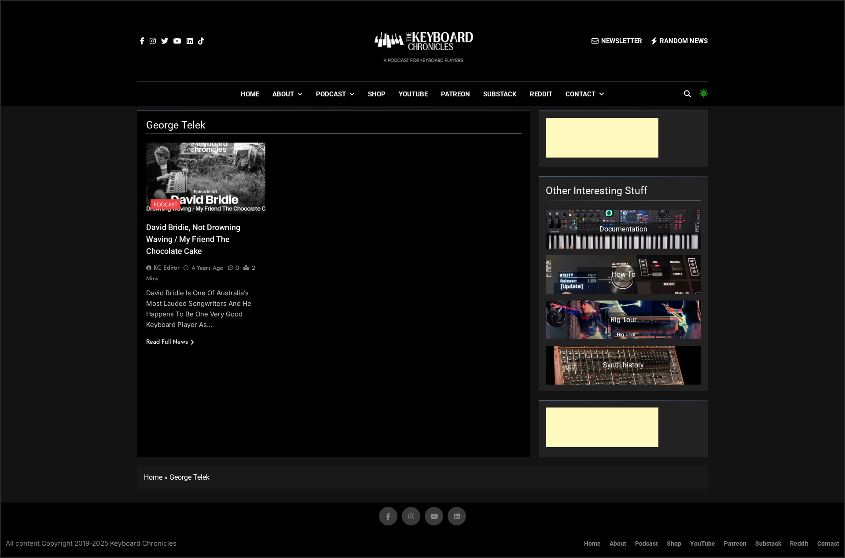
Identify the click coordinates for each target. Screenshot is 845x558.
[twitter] (164, 41)
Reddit (541, 94)
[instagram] (152, 41)
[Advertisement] (602, 138)
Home (250, 94)
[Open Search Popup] (687, 93)
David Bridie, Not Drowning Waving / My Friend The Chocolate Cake (193, 239)
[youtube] (177, 41)
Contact (580, 94)
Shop (377, 94)
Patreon (455, 94)
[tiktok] (201, 41)
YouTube (413, 94)
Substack (500, 94)
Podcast (331, 94)
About (283, 94)
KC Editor (167, 267)
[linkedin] (189, 41)
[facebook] (142, 41)
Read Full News (167, 341)
